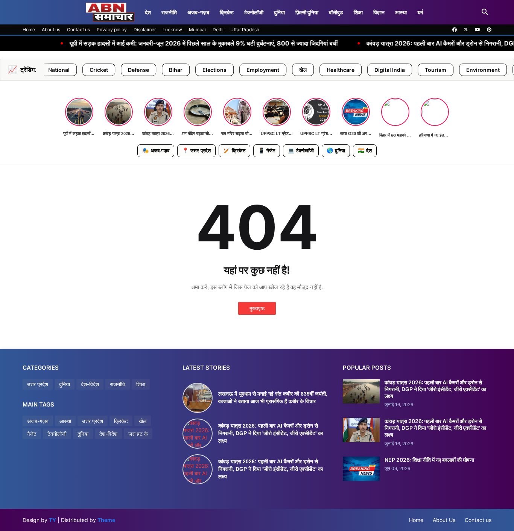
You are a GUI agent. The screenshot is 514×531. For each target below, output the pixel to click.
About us (51, 29)
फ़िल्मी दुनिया (306, 12)
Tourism (410, 70)
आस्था (401, 12)
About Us (444, 520)
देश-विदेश (90, 384)
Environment (457, 70)
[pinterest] (489, 29)
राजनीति (169, 12)
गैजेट (266, 150)
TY (52, 520)
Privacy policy (112, 29)
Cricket (73, 70)
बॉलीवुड (336, 12)
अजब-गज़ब (155, 150)
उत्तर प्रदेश (196, 150)
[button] (485, 12)
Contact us (78, 29)
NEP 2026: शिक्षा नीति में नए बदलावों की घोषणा (429, 460)
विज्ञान (379, 12)
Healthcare (315, 70)
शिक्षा (358, 12)
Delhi (218, 29)
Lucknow (172, 29)
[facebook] (454, 29)
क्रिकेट (227, 12)
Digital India (364, 70)
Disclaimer (145, 29)
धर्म (420, 12)
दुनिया (279, 12)
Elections (189, 70)
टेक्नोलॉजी (253, 12)
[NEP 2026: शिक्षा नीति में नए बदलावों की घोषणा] (361, 469)
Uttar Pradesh (244, 29)
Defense (113, 70)
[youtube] (477, 29)
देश (148, 12)
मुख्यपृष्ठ (257, 308)
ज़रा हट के (138, 434)
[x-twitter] (466, 29)
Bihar (150, 70)
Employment (237, 70)
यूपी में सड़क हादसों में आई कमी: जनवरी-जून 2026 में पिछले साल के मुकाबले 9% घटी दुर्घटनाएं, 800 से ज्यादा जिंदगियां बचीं (177, 43)
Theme (106, 520)
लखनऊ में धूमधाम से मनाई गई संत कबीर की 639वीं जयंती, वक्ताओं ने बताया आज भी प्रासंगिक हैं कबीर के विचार (272, 397)
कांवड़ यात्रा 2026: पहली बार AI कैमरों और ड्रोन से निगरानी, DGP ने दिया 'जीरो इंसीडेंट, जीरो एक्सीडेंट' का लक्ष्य (270, 433)
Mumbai (197, 29)
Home (29, 29)
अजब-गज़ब (198, 12)
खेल (277, 70)
